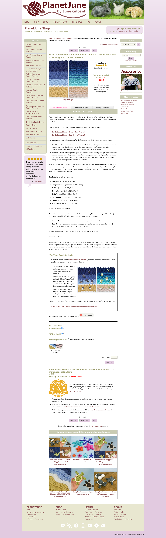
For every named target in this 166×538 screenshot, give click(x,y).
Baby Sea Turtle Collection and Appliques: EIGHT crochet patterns (60, 461)
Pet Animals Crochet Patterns (33, 45)
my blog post (97, 426)
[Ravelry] (96, 525)
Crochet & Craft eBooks (62, 38)
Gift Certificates (31, 128)
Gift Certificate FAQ (127, 111)
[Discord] (103, 525)
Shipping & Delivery (127, 102)
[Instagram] (83, 525)
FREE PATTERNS (60, 22)
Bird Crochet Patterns (34, 66)
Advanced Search (131, 61)
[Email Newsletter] (63, 525)
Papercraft (89, 519)
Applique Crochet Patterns (32, 91)
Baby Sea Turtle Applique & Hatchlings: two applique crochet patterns (105, 461)
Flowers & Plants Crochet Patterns (35, 86)
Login (118, 29)
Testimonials (118, 512)
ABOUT (98, 22)
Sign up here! (123, 31)
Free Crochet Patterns (93, 512)
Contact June (125, 109)
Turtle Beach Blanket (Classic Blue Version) (68, 132)
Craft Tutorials (31, 138)
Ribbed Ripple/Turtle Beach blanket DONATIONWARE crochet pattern (60, 494)
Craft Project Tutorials (93, 514)
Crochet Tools (31, 125)
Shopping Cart (134, 31)
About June (118, 510)
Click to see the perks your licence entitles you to (81, 407)
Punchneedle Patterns (34, 131)
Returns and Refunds (127, 104)
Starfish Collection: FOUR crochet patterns (82, 460)
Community (31, 514)
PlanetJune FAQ (120, 514)
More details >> (75, 392)
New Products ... (32, 143)
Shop (50, 38)
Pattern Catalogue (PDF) (65, 514)
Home (29, 510)
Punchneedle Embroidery (94, 517)
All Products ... (31, 149)
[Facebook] (76, 525)
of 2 (64, 328)
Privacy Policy (119, 517)
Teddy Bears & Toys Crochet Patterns (33, 70)
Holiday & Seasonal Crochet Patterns (33, 81)
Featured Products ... (34, 146)
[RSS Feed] (69, 525)
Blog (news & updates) (35, 512)
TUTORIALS (77, 22)
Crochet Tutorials (91, 510)
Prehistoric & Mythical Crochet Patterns (34, 75)
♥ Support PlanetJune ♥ (35, 519)
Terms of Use (125, 107)
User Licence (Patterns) (64, 512)
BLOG (45, 22)
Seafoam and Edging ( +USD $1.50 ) (82, 339)
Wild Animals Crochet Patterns (34, 51)
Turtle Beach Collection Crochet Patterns (34, 96)
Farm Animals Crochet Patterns (34, 56)
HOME (26, 22)
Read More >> (38, 181)
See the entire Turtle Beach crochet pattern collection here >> (73, 306)
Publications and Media (123, 519)
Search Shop (131, 51)
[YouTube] (90, 525)
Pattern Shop (61, 510)
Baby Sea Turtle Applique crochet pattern (83, 493)
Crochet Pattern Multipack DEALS (32, 112)
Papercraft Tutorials (33, 135)
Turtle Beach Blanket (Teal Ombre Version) (68, 135)
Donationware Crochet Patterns (34, 118)
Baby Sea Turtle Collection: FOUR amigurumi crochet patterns (105, 494)
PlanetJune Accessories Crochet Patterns (35, 107)
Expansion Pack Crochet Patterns (35, 102)
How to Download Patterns (129, 100)
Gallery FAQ (124, 113)
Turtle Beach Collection (77, 259)
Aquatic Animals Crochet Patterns (35, 61)
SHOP (36, 22)
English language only (98, 410)
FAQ (88, 22)
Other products (125, 91)
